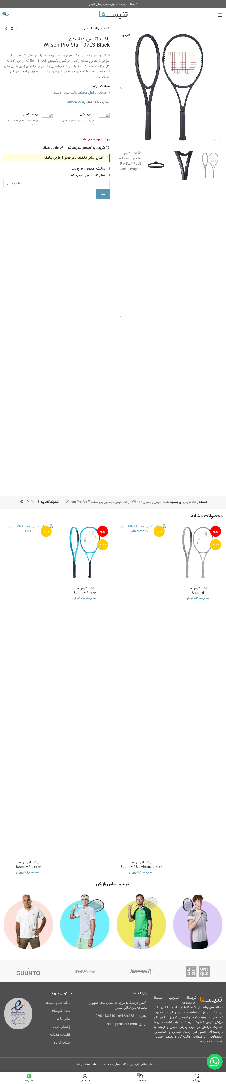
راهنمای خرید (62, 1026)
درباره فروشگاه (61, 1010)
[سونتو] (28, 971)
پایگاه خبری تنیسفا (58, 1003)
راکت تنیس (91, 28)
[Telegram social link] (22, 502)
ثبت (103, 194)
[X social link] (33, 502)
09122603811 (127, 1016)
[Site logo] (113, 15)
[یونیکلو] (198, 971)
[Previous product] (16, 28)
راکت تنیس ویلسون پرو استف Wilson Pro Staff (98, 502)
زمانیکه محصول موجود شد (88, 175)
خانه (107, 28)
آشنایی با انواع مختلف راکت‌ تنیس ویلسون (78, 92)
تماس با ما (64, 1018)
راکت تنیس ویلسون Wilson (150, 502)
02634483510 (105, 1016)
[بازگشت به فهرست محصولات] (11, 28)
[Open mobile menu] (220, 15)
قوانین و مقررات (60, 1034)
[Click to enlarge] (214, 140)
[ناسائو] (141, 971)
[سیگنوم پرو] (84, 971)
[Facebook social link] (38, 502)
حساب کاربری (62, 1042)
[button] (218, 87)
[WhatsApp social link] (27, 502)
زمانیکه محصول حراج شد (89, 168)
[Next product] (6, 28)
